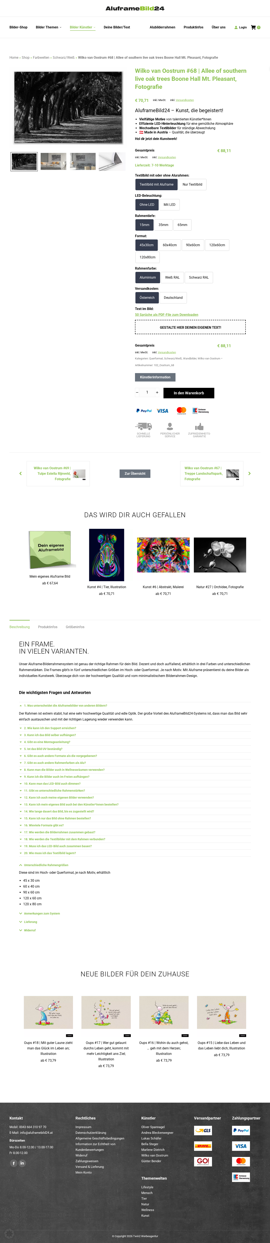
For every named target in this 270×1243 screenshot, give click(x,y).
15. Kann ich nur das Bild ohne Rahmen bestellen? (57, 818)
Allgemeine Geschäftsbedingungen (100, 1138)
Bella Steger (149, 1144)
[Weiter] (19, 473)
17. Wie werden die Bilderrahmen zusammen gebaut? (59, 832)
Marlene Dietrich (153, 1150)
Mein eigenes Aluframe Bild (50, 576)
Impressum (83, 1127)
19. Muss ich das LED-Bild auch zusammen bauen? (58, 846)
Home (13, 58)
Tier (144, 1198)
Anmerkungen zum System (42, 913)
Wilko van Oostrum (209, 358)
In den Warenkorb (189, 393)
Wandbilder (189, 358)
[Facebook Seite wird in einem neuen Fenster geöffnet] (14, 1163)
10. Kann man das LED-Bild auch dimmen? (52, 783)
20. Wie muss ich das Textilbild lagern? (50, 853)
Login (243, 27)
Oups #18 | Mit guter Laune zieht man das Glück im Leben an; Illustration (48, 1048)
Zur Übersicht (135, 474)
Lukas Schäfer (151, 1138)
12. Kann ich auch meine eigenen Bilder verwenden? (59, 797)
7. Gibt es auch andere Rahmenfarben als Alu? (55, 762)
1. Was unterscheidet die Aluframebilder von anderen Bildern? (65, 705)
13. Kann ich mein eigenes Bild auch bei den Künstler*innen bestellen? (71, 804)
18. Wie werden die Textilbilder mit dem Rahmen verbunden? (64, 839)
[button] (9, 1233)
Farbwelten (41, 58)
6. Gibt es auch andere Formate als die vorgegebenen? (60, 755)
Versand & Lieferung (90, 1167)
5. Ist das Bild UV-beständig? (43, 748)
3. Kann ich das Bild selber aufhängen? (50, 735)
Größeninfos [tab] (75, 627)
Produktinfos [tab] (47, 627)
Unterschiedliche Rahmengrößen (46, 865)
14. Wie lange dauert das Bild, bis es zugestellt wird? (59, 811)
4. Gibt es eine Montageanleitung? (47, 741)
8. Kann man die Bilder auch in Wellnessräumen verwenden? (64, 769)
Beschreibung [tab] (19, 627)
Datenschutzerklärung (91, 1133)
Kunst (145, 1216)
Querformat (156, 358)
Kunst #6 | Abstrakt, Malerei (163, 587)
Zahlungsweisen (87, 1161)
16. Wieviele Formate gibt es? (44, 825)
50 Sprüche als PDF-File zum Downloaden (166, 315)
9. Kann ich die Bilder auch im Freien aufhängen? (56, 776)
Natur (145, 1204)
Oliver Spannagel (153, 1127)
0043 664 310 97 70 (32, 1127)
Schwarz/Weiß (64, 58)
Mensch (147, 1193)
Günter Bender (151, 1161)
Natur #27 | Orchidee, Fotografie (220, 587)
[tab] (135, 705)
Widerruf (30, 930)
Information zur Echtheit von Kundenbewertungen (95, 1147)
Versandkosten (185, 100)
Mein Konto (84, 1172)
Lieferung (30, 922)
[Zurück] (250, 473)
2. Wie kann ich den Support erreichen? (50, 728)
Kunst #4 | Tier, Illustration (106, 587)
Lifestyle (147, 1187)
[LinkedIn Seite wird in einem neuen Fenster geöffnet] (22, 1163)
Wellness (147, 1210)
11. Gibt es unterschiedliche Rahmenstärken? (54, 790)
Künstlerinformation (155, 377)
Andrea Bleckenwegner (157, 1133)
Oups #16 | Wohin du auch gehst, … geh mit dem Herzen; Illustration (163, 1048)
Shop (26, 58)
